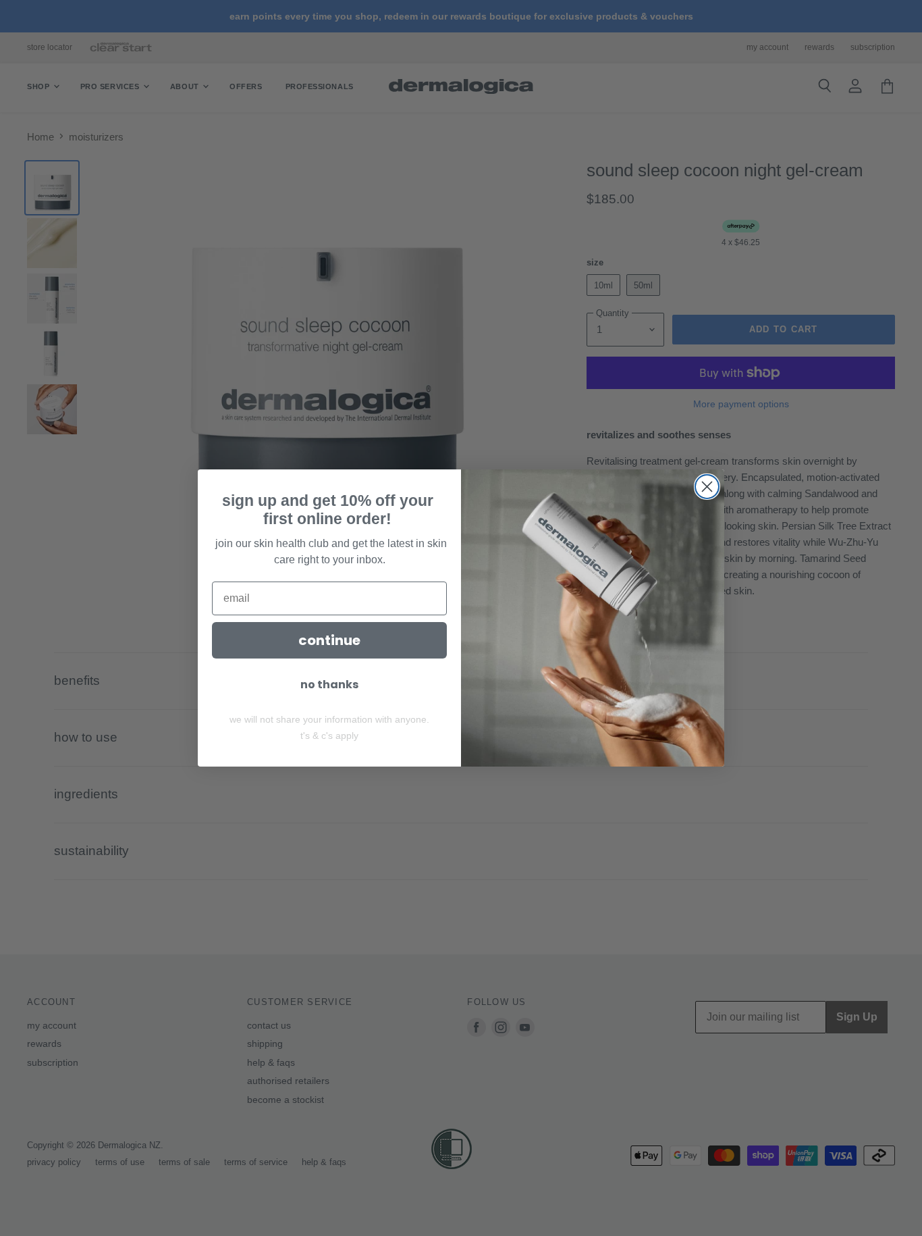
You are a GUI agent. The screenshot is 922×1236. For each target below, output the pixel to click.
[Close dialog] (707, 486)
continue (329, 640)
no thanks (329, 684)
